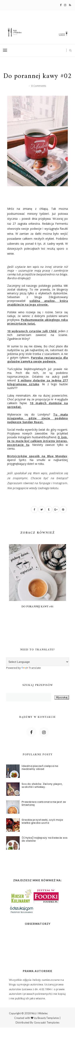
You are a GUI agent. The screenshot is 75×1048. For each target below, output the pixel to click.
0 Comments (38, 86)
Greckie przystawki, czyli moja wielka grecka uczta (42, 821)
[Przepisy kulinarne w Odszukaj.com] (21, 909)
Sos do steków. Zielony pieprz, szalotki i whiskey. (42, 785)
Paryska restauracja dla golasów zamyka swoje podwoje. (37, 359)
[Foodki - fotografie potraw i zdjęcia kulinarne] (46, 895)
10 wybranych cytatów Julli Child (32, 331)
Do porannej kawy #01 (37, 606)
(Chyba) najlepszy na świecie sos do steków (44, 839)
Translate (35, 668)
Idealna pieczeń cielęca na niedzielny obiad (40, 767)
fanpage (44, 483)
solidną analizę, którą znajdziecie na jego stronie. (37, 302)
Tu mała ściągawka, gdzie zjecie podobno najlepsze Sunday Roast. (37, 418)
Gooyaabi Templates (47, 1022)
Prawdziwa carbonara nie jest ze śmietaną (44, 803)
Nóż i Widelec (39, 1013)
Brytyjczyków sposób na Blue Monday (37, 456)
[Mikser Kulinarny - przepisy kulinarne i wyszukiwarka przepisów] (21, 895)
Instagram (60, 483)
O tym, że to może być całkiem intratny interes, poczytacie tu (37, 441)
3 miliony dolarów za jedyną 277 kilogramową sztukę (37, 382)
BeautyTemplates (48, 1017)
